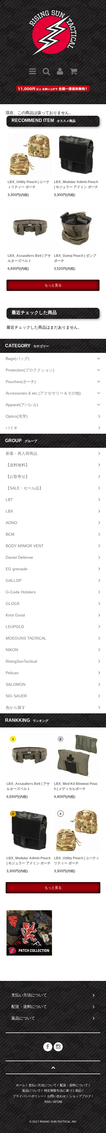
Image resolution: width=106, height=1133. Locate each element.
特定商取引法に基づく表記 (62, 1090)
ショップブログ (80, 1096)
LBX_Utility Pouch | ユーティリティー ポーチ (28, 184)
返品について (31, 1090)
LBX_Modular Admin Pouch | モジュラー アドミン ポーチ (76, 184)
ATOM (57, 1101)
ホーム (20, 1085)
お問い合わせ (56, 1096)
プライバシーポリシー (28, 1096)
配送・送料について (74, 1085)
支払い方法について (43, 1085)
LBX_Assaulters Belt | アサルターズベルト (29, 258)
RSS (47, 1101)
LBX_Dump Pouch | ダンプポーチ (75, 258)
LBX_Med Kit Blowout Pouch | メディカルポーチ (76, 786)
